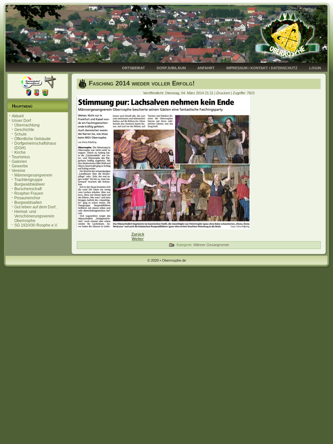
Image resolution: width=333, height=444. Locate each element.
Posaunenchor (27, 198)
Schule (20, 134)
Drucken (223, 93)
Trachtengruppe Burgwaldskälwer (29, 182)
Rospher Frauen (28, 193)
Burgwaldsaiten (28, 202)
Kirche (20, 152)
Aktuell (18, 116)
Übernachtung (27, 125)
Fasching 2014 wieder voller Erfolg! (142, 83)
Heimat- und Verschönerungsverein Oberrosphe (34, 216)
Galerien (19, 161)
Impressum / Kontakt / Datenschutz (262, 68)
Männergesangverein (33, 175)
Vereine (18, 170)
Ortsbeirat (133, 68)
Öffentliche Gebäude (32, 139)
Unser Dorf (21, 120)
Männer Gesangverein (211, 245)
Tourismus (21, 157)
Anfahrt (206, 68)
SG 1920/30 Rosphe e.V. (36, 225)
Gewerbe (20, 166)
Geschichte (24, 129)
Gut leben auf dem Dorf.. (35, 207)
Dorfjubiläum (171, 68)
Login (315, 68)
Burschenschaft (28, 189)
